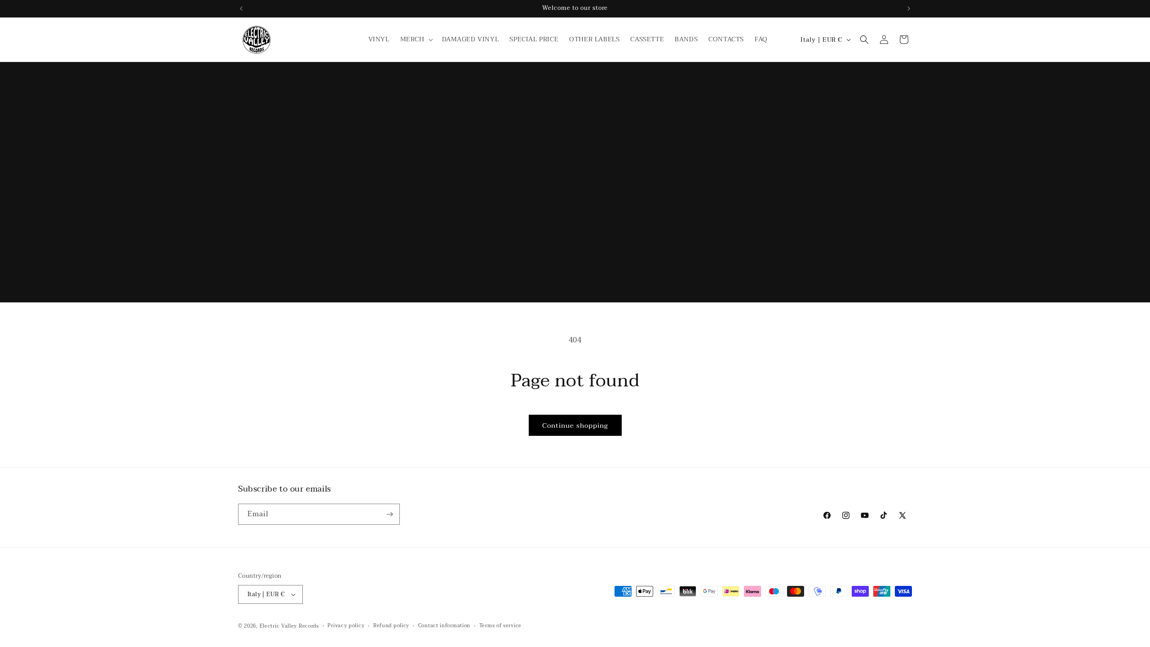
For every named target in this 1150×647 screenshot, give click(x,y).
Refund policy (391, 626)
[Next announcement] (909, 8)
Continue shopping (575, 425)
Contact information (444, 626)
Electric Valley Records (289, 626)
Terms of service (500, 626)
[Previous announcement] (241, 8)
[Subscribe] (389, 514)
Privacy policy (345, 626)
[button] (416, 39)
